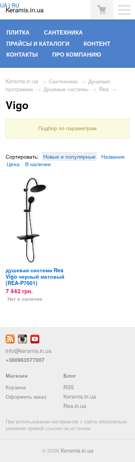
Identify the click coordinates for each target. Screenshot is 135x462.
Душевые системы (66, 89)
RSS (68, 387)
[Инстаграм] (22, 341)
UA (3, 5)
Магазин (16, 375)
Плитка (18, 32)
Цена (13, 164)
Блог (69, 375)
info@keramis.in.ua (28, 350)
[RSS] (10, 341)
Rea (104, 89)
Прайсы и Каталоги (37, 43)
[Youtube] (34, 341)
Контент (97, 43)
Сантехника (63, 32)
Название (113, 156)
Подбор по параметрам (67, 128)
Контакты (22, 54)
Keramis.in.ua (22, 81)
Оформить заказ (26, 396)
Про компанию (76, 54)
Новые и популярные (69, 156)
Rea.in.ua (74, 406)
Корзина (16, 387)
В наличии (38, 164)
